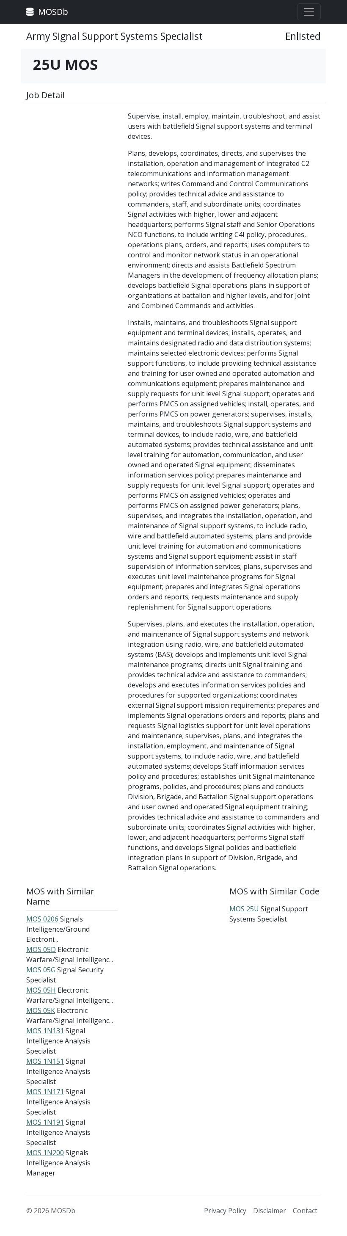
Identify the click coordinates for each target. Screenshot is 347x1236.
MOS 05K (40, 1010)
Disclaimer (269, 1210)
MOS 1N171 (45, 1091)
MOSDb (52, 11)
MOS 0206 (42, 919)
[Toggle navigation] (309, 11)
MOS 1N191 (45, 1122)
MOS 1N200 (45, 1152)
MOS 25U (244, 908)
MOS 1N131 (45, 1030)
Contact (305, 1210)
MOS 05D (41, 949)
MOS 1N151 (45, 1061)
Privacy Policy (225, 1210)
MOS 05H (41, 990)
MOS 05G (40, 969)
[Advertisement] (72, 153)
